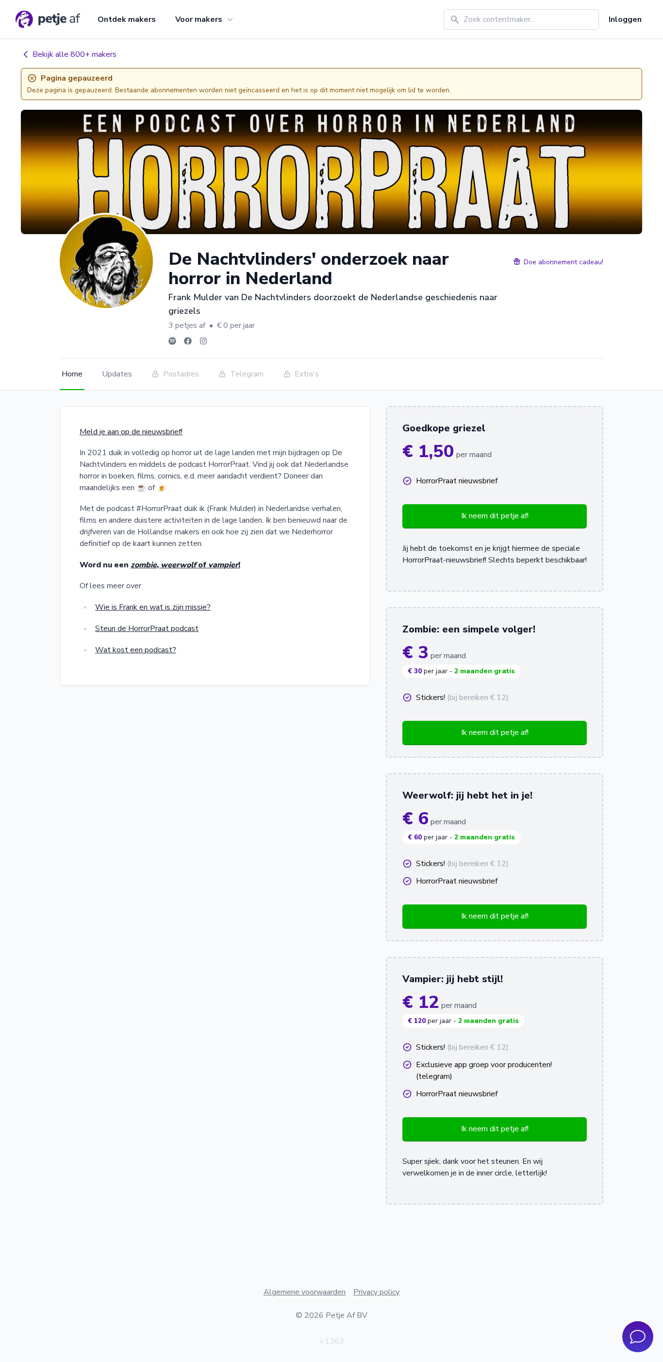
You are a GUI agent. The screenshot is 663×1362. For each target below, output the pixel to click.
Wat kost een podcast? (135, 650)
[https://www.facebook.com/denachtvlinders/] (188, 341)
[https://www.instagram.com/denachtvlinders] (203, 341)
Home (72, 374)
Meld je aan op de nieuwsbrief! (131, 431)
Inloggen (625, 19)
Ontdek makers (127, 19)
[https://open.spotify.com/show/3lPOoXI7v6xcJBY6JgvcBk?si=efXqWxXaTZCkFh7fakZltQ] (172, 341)
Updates (117, 374)
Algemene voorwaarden (305, 1292)
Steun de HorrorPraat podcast (147, 628)
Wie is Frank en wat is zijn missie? (153, 607)
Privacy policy (376, 1292)
